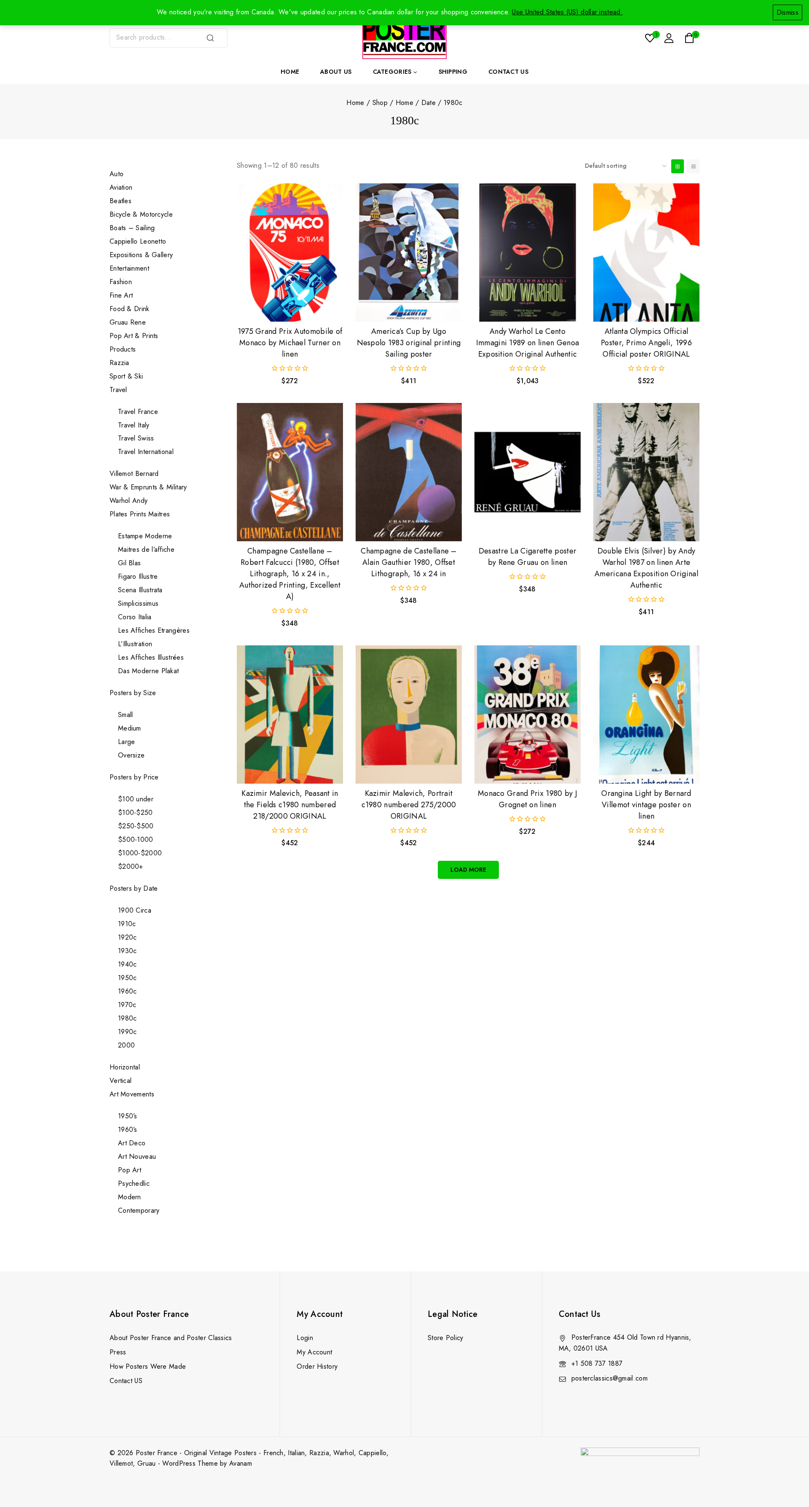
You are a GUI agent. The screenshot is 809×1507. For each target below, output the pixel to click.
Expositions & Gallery (141, 255)
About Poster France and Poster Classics (171, 1338)
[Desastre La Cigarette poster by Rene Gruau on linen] (527, 472)
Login (305, 1338)
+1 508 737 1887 (597, 1363)
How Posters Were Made (148, 1366)
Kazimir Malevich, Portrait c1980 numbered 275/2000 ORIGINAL (409, 805)
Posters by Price (134, 777)
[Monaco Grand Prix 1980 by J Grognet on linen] (527, 714)
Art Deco (131, 1143)
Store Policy (445, 1338)
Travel (118, 390)
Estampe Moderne (145, 536)
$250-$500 (136, 826)
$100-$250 (135, 812)
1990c (127, 1032)
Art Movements (132, 1094)
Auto (116, 174)
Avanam (240, 1463)
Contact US (126, 1381)
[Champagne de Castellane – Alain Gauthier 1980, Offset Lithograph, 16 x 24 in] (409, 472)
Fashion (121, 282)
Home (290, 71)
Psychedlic (134, 1183)
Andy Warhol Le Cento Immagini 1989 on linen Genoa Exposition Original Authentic (527, 343)
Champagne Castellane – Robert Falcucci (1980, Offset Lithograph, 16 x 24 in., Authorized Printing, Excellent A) (289, 573)
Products (123, 349)
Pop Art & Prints (134, 336)
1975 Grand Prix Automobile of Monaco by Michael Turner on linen (290, 343)
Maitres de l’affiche (146, 549)
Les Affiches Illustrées (151, 657)
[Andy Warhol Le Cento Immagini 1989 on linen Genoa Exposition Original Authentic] (527, 252)
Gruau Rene (128, 322)
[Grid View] (677, 166)
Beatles (120, 201)
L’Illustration (135, 644)
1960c (127, 991)
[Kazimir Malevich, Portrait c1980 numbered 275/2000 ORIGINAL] (409, 714)
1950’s (127, 1116)
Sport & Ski (126, 376)
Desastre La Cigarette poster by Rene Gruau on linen (527, 556)
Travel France (138, 411)
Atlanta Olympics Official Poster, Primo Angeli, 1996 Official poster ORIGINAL (646, 343)
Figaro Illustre (138, 576)
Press (118, 1352)
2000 (126, 1045)
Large (126, 742)
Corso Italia (135, 617)
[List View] (693, 166)
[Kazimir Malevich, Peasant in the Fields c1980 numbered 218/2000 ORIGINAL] (290, 714)
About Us (335, 71)
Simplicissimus (138, 603)
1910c (127, 924)
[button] (290, 307)
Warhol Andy (128, 500)
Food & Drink (131, 309)
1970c (127, 1005)
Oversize (131, 755)
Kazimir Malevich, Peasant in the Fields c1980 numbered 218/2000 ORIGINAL (289, 805)
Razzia (119, 363)
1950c (127, 978)
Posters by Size (133, 693)
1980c (127, 1018)
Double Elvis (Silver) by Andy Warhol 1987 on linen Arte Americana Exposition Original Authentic (646, 568)
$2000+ (130, 866)
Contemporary (139, 1210)
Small (125, 715)
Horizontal (125, 1067)
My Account (314, 1352)
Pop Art (129, 1170)
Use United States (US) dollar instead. (567, 12)
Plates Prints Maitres (140, 514)
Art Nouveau (137, 1156)
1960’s (127, 1129)
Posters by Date (134, 888)
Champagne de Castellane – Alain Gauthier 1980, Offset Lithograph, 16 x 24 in (409, 562)
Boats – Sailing (132, 228)
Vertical (120, 1080)
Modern (129, 1197)
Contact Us (508, 71)
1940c (127, 964)
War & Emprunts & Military (148, 487)
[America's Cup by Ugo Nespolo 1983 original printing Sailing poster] (409, 252)
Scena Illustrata (140, 590)
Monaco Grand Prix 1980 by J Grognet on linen (527, 799)
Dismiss (787, 12)
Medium (129, 728)
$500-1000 (135, 839)
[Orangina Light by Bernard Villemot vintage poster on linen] (646, 714)
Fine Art (121, 295)
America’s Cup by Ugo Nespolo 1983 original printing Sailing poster (409, 343)
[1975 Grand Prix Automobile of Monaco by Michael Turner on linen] (290, 252)
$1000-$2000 (140, 853)
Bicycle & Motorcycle (141, 214)
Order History (317, 1366)
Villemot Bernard (134, 473)
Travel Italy (134, 425)
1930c (127, 951)
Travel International (146, 452)
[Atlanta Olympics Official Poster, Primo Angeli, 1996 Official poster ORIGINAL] (646, 252)
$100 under (135, 799)
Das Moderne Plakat (148, 671)
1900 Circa (134, 910)
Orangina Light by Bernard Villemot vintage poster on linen (646, 805)
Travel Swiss (136, 438)
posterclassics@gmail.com (609, 1378)
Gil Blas (129, 563)
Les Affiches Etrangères (154, 630)
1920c (127, 937)
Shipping (453, 71)
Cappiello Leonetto (138, 241)
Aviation (121, 187)
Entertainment (129, 268)
